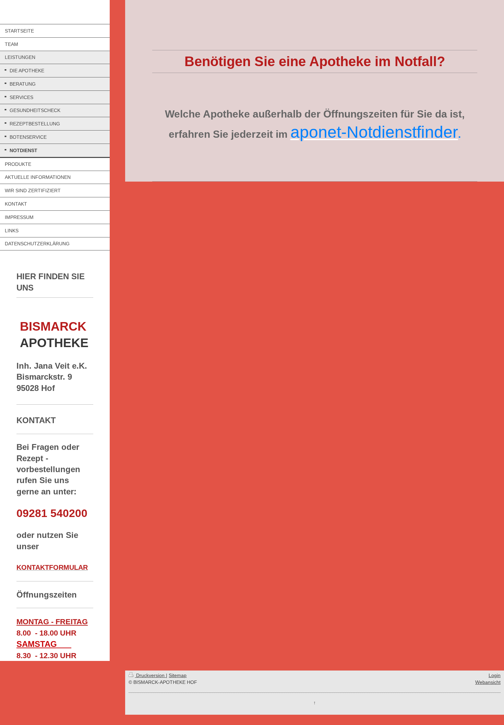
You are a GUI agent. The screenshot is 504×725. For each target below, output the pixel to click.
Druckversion (150, 675)
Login (495, 675)
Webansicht (488, 682)
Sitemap (178, 675)
